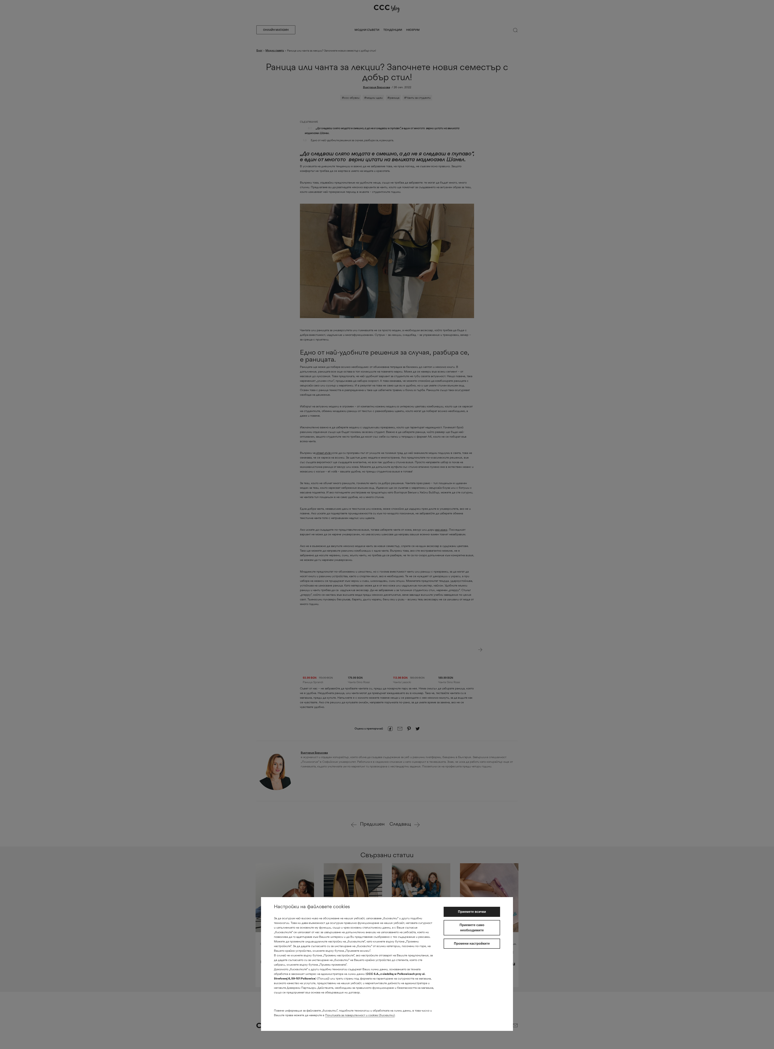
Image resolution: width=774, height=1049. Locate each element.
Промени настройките (472, 943)
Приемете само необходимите (472, 927)
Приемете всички (472, 911)
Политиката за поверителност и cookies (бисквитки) (360, 1015)
